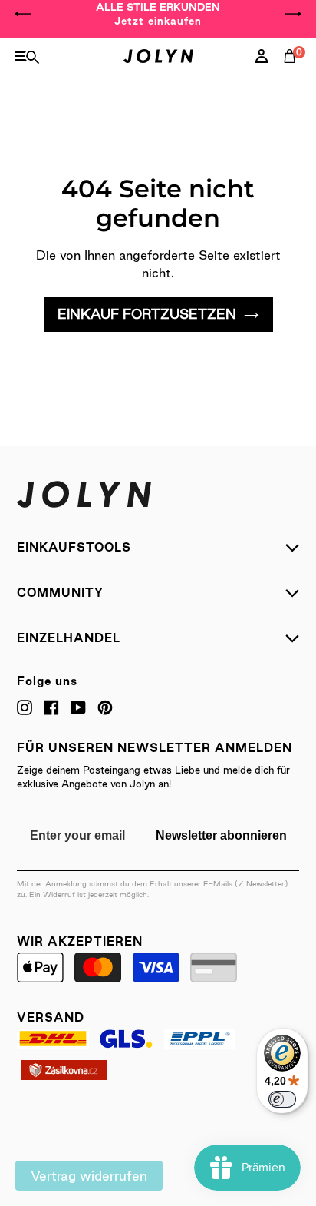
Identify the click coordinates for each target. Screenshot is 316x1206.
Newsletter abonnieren (221, 835)
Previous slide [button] (23, 14)
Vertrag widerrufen (89, 1175)
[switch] (282, 1099)
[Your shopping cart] (293, 73)
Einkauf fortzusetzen (147, 313)
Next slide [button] (293, 14)
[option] (158, 14)
